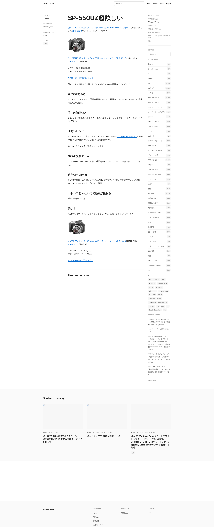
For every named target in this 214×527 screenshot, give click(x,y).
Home (149, 3)
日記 (45, 43)
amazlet (71, 61)
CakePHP (152, 295)
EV (168, 306)
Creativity (152, 302)
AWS (163, 279)
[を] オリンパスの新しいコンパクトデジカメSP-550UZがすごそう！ (99, 27)
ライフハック (153, 179)
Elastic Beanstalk (155, 310)
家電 (149, 222)
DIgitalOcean (162, 302)
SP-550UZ (77, 31)
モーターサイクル (154, 174)
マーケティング (153, 169)
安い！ (150, 41)
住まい (150, 184)
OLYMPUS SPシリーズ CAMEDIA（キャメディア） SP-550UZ (97, 58)
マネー (150, 165)
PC (149, 83)
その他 (150, 93)
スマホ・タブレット (155, 141)
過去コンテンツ (98, 525)
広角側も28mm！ (154, 32)
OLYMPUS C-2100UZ (127, 136)
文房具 (150, 237)
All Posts (96, 517)
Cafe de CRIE (163, 291)
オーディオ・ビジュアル (156, 112)
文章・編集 (152, 241)
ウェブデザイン (153, 102)
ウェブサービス (153, 98)
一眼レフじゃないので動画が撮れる (159, 36)
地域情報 (151, 208)
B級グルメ (152, 291)
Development (153, 69)
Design (150, 64)
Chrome (152, 298)
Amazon (152, 283)
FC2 (165, 310)
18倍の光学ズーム (154, 29)
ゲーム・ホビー (153, 122)
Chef (160, 295)
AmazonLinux (162, 283)
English (168, 3)
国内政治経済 (153, 198)
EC (158, 306)
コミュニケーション (155, 126)
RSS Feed (124, 513)
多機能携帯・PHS (154, 213)
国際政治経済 (153, 203)
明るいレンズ (153, 25)
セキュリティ (153, 145)
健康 (149, 189)
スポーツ (151, 136)
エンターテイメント (155, 107)
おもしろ (151, 88)
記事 (149, 256)
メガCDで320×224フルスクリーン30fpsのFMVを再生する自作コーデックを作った (159, 321)
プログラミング (153, 160)
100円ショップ (154, 279)
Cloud (159, 298)
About (155, 3)
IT (149, 74)
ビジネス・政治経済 (155, 150)
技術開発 (151, 227)
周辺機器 (151, 193)
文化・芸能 (152, 232)
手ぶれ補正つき (153, 22)
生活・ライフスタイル (156, 246)
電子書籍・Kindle (154, 265)
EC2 (162, 306)
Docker (151, 306)
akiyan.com (48, 3)
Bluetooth (159, 287)
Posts (162, 3)
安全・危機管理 (153, 217)
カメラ (150, 117)
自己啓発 (151, 251)
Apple (151, 287)
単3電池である (153, 19)
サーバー (151, 131)
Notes (150, 78)
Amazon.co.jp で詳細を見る (80, 78)
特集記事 (96, 521)
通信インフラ (153, 260)
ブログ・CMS (153, 155)
